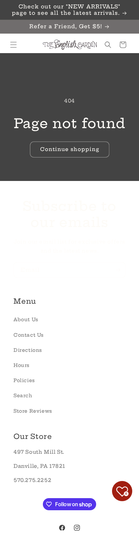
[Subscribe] (117, 270)
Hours (21, 365)
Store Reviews (32, 411)
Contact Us (28, 335)
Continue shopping (69, 149)
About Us (25, 320)
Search (22, 396)
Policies (24, 380)
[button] (13, 44)
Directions (27, 350)
